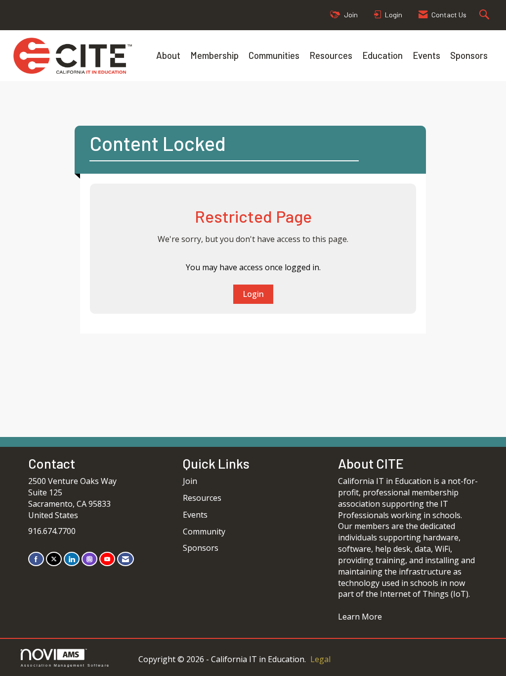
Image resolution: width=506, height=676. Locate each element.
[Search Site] (485, 15)
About (168, 55)
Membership (214, 55)
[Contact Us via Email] (125, 559)
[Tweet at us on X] (54, 559)
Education (382, 55)
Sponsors (469, 55)
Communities (274, 55)
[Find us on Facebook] (36, 559)
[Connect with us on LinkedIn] (72, 559)
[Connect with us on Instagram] (89, 559)
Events (426, 55)
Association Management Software (65, 665)
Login (253, 294)
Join (190, 481)
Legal (320, 659)
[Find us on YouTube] (107, 559)
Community (204, 531)
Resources (330, 55)
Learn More (360, 616)
